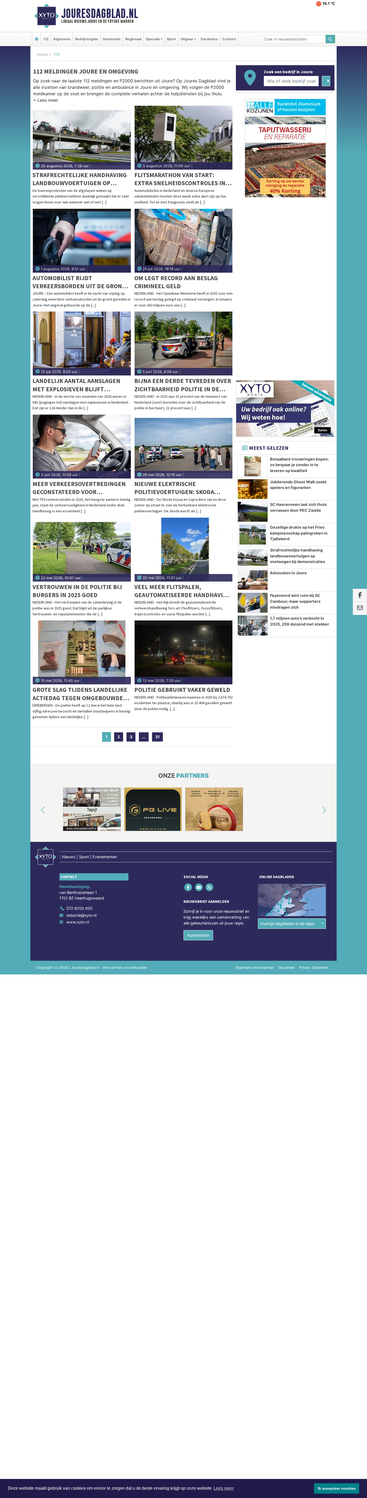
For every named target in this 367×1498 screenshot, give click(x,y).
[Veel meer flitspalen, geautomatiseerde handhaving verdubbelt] (184, 550)
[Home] (36, 39)
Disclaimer (286, 968)
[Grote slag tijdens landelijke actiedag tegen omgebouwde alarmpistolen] (82, 652)
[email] (360, 608)
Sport (171, 39)
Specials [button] (153, 39)
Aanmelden (198, 935)
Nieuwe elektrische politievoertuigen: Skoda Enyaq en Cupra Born (174, 488)
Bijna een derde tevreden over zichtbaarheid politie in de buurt (182, 385)
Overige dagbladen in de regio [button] (287, 923)
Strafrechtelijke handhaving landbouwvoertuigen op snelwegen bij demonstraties (80, 179)
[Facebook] (189, 887)
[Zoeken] (330, 39)
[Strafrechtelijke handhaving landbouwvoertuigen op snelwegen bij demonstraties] (82, 138)
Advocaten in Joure (288, 573)
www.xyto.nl (77, 922)
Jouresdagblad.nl (99, 13)
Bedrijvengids (86, 39)
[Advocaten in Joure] (253, 580)
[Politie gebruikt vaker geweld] (184, 652)
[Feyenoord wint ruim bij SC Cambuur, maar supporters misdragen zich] (253, 603)
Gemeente (112, 39)
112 (46, 39)
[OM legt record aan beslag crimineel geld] (184, 241)
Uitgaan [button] (187, 39)
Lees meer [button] (224, 1488)
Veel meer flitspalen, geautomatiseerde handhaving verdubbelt (182, 591)
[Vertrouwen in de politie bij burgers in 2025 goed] (82, 550)
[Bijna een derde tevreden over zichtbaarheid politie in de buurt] (184, 343)
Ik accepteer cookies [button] (337, 1488)
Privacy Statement (314, 968)
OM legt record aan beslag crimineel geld (176, 282)
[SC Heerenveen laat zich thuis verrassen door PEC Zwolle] (253, 512)
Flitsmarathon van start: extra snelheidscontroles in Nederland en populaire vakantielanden (179, 179)
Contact (229, 39)
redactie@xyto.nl (81, 915)
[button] (45, 101)
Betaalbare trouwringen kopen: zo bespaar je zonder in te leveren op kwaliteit (299, 465)
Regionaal (133, 39)
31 (157, 737)
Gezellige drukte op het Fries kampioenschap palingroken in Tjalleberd (299, 533)
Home (42, 54)
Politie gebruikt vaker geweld (182, 689)
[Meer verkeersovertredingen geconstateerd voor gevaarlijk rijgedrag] (82, 446)
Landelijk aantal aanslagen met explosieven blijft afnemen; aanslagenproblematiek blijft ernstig (81, 385)
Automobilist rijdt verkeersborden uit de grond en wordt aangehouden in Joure (79, 282)
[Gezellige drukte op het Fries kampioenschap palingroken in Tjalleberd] (253, 534)
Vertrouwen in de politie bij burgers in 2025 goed (77, 591)
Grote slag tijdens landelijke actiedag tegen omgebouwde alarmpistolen (80, 694)
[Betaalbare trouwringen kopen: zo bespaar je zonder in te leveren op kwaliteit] (253, 466)
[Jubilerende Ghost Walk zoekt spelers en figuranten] (253, 489)
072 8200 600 (79, 908)
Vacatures (209, 39)
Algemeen (62, 39)
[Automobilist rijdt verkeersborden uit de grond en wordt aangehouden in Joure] (82, 241)
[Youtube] (199, 887)
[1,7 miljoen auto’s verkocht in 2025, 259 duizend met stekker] (253, 625)
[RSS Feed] (209, 887)
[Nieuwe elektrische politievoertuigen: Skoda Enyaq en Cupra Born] (184, 446)
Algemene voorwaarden (255, 968)
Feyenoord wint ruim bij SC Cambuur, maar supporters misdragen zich (295, 601)
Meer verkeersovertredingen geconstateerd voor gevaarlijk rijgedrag (79, 488)
